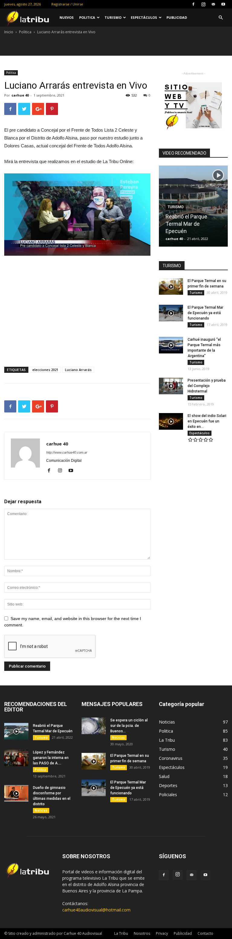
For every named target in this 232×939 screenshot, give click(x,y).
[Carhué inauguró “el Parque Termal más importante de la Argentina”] (171, 345)
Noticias (41, 810)
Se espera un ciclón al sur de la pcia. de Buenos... (129, 725)
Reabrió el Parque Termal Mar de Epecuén (186, 223)
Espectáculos (144, 17)
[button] (220, 18)
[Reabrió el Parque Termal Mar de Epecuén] (16, 731)
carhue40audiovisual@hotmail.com (96, 910)
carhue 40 (20, 95)
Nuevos (67, 17)
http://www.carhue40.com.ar (66, 452)
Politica (87, 17)
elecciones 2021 (45, 369)
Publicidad (176, 17)
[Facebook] (193, 4)
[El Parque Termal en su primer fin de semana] (171, 286)
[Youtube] (223, 4)
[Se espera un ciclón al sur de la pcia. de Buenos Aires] (94, 725)
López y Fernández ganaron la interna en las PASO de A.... (51, 757)
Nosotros (142, 933)
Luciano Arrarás (78, 369)
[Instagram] (203, 4)
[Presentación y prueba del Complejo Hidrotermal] (171, 386)
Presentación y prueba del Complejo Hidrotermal (207, 385)
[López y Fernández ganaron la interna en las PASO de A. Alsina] (16, 758)
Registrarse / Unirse (67, 4)
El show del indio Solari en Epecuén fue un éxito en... (207, 421)
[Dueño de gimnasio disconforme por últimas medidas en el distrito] (16, 793)
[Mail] (213, 4)
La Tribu (121, 933)
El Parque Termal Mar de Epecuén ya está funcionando (205, 312)
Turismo (113, 17)
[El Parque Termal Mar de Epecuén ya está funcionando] (171, 313)
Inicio (8, 31)
